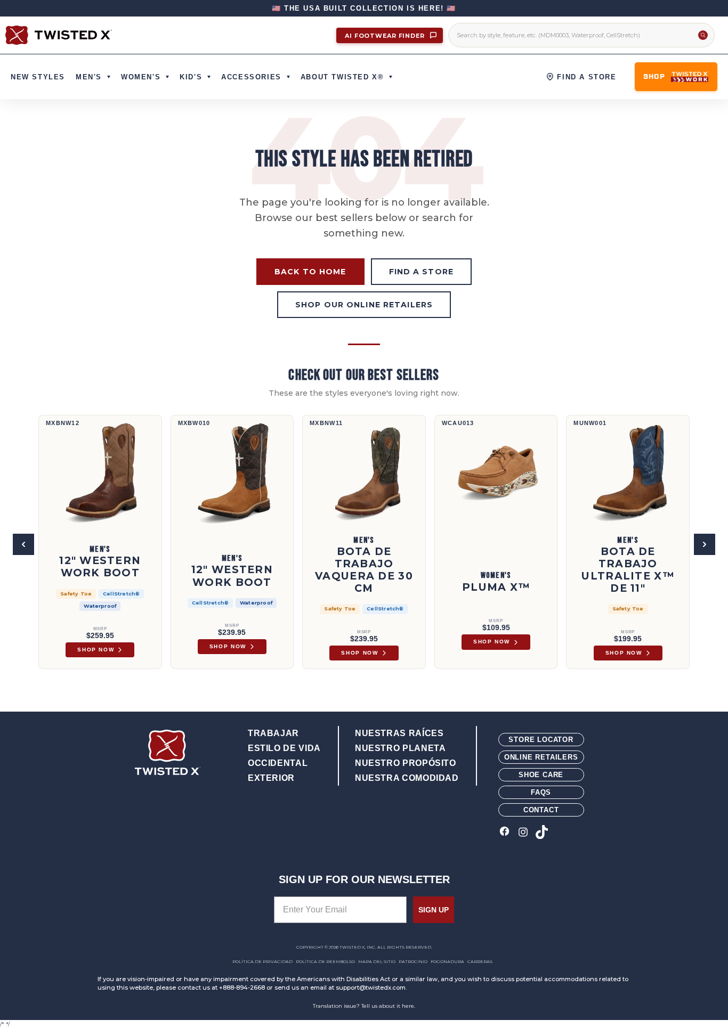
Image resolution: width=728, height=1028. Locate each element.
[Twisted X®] (58, 35)
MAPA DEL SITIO (376, 961)
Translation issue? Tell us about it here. (364, 1005)
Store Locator (540, 740)
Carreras (479, 961)
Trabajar (273, 733)
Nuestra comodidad (407, 777)
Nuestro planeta (400, 748)
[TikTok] (542, 833)
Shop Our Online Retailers (364, 304)
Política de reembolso (325, 961)
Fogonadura (447, 961)
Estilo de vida (284, 748)
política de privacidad (262, 961)
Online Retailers (541, 757)
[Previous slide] (23, 544)
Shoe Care (541, 775)
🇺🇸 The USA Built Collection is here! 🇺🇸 (364, 8)
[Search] (703, 35)
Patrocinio (413, 961)
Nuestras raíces (399, 733)
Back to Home (310, 271)
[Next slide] (704, 544)
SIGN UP (433, 909)
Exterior (271, 777)
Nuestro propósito (405, 763)
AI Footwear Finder (386, 35)
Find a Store (421, 271)
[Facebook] (504, 833)
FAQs (541, 792)
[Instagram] (523, 833)
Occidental (278, 763)
